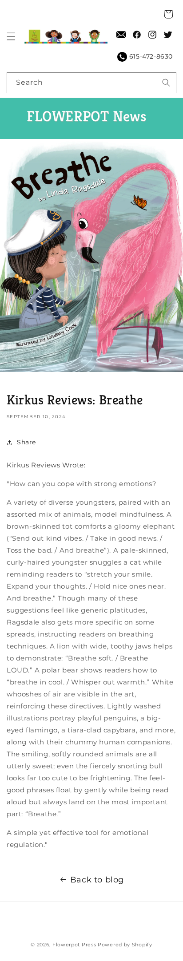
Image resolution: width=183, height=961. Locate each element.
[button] (11, 36)
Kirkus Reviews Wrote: (46, 465)
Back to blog (97, 880)
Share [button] (26, 442)
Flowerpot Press (74, 944)
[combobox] (91, 83)
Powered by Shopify (125, 944)
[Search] (166, 82)
